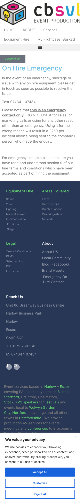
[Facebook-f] (9, 367)
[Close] (75, 436)
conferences (38, 428)
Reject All (40, 494)
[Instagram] (17, 367)
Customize (40, 483)
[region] (40, 468)
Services (50, 30)
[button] (40, 47)
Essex (65, 387)
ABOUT (29, 30)
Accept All (40, 472)
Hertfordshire (30, 418)
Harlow (50, 387)
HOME (9, 30)
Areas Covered (55, 191)
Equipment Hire (16, 39)
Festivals (52, 402)
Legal (11, 243)
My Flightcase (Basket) (56, 39)
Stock (8, 402)
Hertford (19, 413)
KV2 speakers (26, 402)
